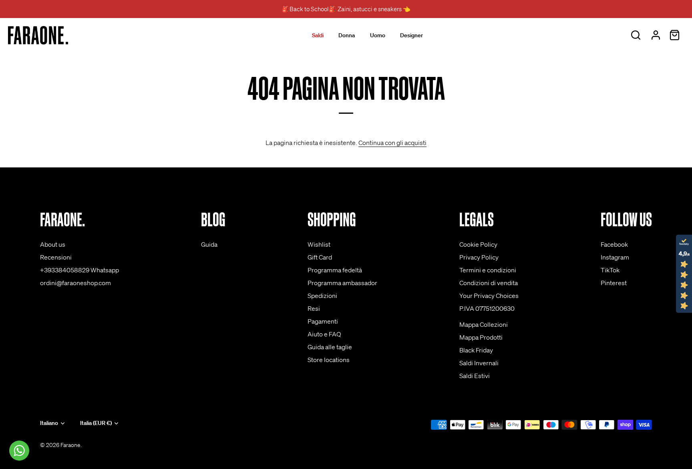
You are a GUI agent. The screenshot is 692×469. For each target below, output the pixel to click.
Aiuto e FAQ (324, 334)
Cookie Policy (478, 244)
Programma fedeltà (335, 270)
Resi (314, 308)
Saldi (318, 35)
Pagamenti (323, 321)
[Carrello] (674, 35)
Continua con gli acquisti (392, 143)
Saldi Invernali (479, 363)
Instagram (615, 257)
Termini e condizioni (487, 270)
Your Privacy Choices (489, 296)
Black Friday (476, 350)
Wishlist (319, 244)
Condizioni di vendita (488, 283)
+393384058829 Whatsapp (79, 270)
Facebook (614, 244)
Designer (411, 35)
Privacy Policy (479, 257)
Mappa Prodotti (481, 337)
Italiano (49, 423)
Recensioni (56, 257)
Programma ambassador (342, 283)
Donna (346, 35)
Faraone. (71, 445)
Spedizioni (322, 296)
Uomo (377, 35)
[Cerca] (635, 35)
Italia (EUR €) (96, 423)
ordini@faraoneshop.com (75, 283)
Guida (209, 244)
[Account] (655, 35)
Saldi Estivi (474, 376)
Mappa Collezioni (483, 324)
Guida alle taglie (330, 347)
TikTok (610, 270)
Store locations (329, 360)
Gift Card (320, 257)
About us (52, 244)
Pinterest (614, 283)
